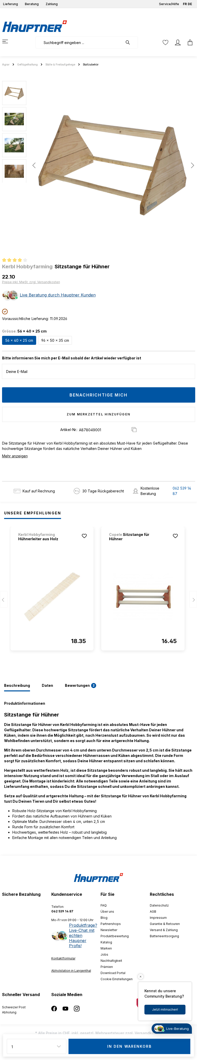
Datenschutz (159, 905)
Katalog (106, 942)
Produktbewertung (115, 936)
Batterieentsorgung (164, 936)
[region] (98, 165)
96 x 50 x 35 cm (55, 340)
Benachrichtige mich (99, 395)
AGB (153, 911)
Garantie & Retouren (165, 924)
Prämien (107, 967)
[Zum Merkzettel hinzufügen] (84, 536)
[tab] (17, 685)
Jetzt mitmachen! (165, 1009)
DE (190, 4)
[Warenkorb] (188, 42)
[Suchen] (130, 42)
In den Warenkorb (129, 1046)
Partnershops (111, 924)
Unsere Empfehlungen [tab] (32, 513)
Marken (106, 948)
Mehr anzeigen (15, 456)
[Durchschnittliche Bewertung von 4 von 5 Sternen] (17, 260)
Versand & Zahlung (164, 930)
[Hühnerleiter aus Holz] (52, 597)
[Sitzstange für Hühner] (143, 597)
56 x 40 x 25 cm (19, 340)
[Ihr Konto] (178, 42)
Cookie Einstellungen (117, 979)
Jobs (104, 954)
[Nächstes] (191, 165)
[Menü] (8, 41)
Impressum (158, 918)
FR (185, 4)
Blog (104, 918)
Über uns (107, 911)
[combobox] (79, 42)
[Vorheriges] (34, 165)
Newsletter (109, 930)
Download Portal (113, 973)
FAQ (104, 905)
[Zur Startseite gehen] (34, 26)
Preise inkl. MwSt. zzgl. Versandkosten (31, 282)
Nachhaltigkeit (111, 961)
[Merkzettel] (165, 42)
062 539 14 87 (182, 491)
